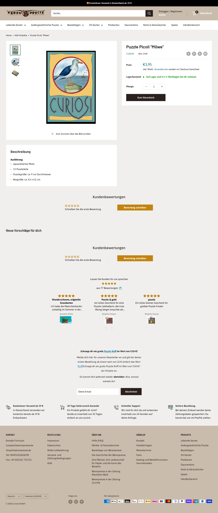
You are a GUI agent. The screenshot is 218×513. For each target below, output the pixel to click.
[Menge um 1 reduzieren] (146, 86)
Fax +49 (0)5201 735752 (19, 459)
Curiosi (130, 54)
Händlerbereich (191, 25)
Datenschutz (54, 445)
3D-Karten (94, 25)
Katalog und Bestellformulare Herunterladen (152, 461)
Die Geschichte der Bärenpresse (109, 455)
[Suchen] (149, 13)
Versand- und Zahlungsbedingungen (59, 457)
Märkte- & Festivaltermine (105, 445)
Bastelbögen (74, 25)
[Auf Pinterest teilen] (194, 53)
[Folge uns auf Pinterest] (82, 501)
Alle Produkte (21, 35)
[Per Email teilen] (205, 53)
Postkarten (113, 25)
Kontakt (140, 440)
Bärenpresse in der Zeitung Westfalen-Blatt (106, 473)
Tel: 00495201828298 (17, 455)
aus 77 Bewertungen (107, 288)
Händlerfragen (144, 445)
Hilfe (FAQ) (98, 440)
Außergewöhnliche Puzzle (45, 25)
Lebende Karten (14, 25)
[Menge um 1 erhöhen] (162, 86)
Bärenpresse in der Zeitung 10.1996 (106, 481)
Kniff (80, 366)
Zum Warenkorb (145, 97)
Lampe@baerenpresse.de (19, 445)
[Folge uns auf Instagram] (76, 501)
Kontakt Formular (15, 440)
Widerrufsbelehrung (58, 450)
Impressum (53, 440)
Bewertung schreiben (135, 207)
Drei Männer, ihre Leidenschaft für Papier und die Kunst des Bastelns (108, 463)
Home (9, 35)
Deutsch (11, 496)
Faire (139, 455)
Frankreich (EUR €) (33, 496)
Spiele (174, 25)
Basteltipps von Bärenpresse (107, 450)
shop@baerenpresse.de (18, 450)
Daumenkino (131, 25)
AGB (49, 463)
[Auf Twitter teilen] (200, 53)
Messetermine (143, 450)
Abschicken (131, 391)
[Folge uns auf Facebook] (70, 501)
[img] (109, 283)
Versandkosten (161, 69)
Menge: (130, 86)
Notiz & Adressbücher (154, 25)
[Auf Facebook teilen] (188, 53)
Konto (162, 14)
